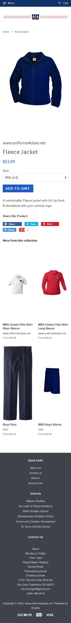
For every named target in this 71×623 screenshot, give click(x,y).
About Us (35, 468)
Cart (65, 3)
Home (6, 31)
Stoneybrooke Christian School (36, 516)
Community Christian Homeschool (35, 521)
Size (6, 170)
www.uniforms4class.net (39, 603)
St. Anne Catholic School (35, 526)
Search (35, 478)
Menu (11, 3)
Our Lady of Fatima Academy (35, 506)
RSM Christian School (35, 511)
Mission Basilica (35, 501)
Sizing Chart (35, 483)
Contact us (35, 473)
